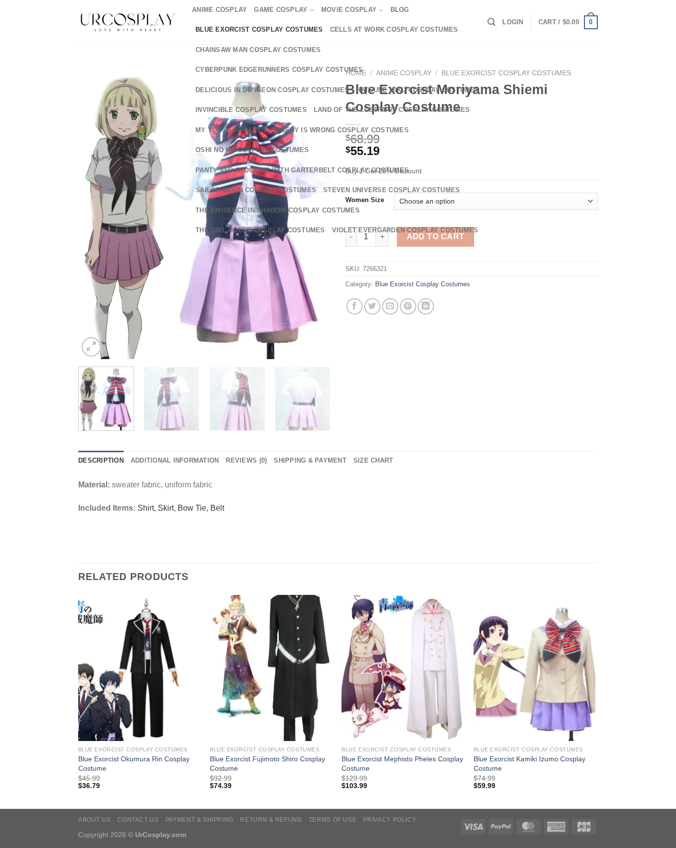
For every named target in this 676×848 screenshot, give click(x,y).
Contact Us (137, 819)
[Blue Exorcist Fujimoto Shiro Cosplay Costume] (271, 668)
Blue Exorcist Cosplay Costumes (259, 29)
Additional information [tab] (175, 460)
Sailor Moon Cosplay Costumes (255, 190)
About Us (94, 819)
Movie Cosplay (349, 9)
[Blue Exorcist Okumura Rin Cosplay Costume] (139, 668)
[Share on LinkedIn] (426, 306)
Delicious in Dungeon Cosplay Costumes (272, 90)
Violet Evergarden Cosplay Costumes (405, 230)
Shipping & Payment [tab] (310, 460)
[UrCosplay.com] (127, 22)
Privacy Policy (390, 819)
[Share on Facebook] (354, 306)
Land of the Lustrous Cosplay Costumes (392, 109)
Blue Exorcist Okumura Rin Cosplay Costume (134, 763)
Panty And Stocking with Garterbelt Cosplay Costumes (302, 170)
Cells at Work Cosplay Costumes (394, 29)
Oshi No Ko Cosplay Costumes (252, 150)
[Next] (318, 402)
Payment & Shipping (199, 819)
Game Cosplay (280, 9)
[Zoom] (91, 347)
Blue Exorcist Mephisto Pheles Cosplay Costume (402, 763)
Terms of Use (332, 819)
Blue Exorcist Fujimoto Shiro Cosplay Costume (267, 763)
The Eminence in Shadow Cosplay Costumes (277, 210)
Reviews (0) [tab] (246, 460)
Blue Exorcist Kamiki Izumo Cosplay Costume (529, 763)
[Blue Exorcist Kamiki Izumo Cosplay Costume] (535, 668)
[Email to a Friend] (390, 306)
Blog (399, 9)
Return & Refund (271, 819)
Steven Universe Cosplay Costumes (391, 190)
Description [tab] (101, 460)
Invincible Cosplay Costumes (251, 109)
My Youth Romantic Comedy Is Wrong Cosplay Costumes (302, 130)
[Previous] (95, 211)
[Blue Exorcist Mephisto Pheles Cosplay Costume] (402, 668)
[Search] (491, 22)
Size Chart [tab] (373, 460)
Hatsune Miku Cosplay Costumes (417, 90)
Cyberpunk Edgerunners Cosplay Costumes (279, 69)
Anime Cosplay (219, 9)
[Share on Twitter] (372, 306)
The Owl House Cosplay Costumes (260, 230)
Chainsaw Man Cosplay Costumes (258, 49)
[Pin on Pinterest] (408, 306)
